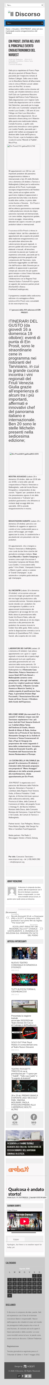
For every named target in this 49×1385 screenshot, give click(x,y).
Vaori (29, 1366)
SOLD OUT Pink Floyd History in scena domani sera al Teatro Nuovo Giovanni (24, 1044)
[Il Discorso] (24, 14)
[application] (24, 1221)
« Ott (9, 1299)
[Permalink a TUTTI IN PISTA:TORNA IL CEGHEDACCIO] (25, 985)
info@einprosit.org (17, 862)
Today (16, 1240)
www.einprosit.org (21, 304)
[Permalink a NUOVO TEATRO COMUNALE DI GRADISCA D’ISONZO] (25, 959)
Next (41, 1143)
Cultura (26, 61)
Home (8, 29)
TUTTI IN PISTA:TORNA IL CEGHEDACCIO (23, 990)
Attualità (15, 29)
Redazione (19, 59)
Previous (8, 1143)
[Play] (9, 1229)
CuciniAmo (19, 61)
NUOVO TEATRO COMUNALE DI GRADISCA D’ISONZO (24, 964)
